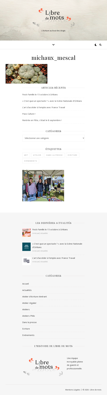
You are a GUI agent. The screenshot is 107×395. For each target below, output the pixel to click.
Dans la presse (54, 155)
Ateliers (26, 309)
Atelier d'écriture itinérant (34, 296)
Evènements (30, 161)
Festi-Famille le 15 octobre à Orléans (40, 94)
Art (26, 155)
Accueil (25, 283)
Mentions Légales (72, 389)
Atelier (37, 155)
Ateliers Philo (28, 315)
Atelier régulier (29, 303)
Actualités (27, 290)
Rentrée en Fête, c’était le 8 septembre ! (42, 120)
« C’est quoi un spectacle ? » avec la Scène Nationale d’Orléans (52, 100)
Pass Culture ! (28, 113)
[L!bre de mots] (53, 18)
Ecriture (72, 155)
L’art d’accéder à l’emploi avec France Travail (43, 107)
